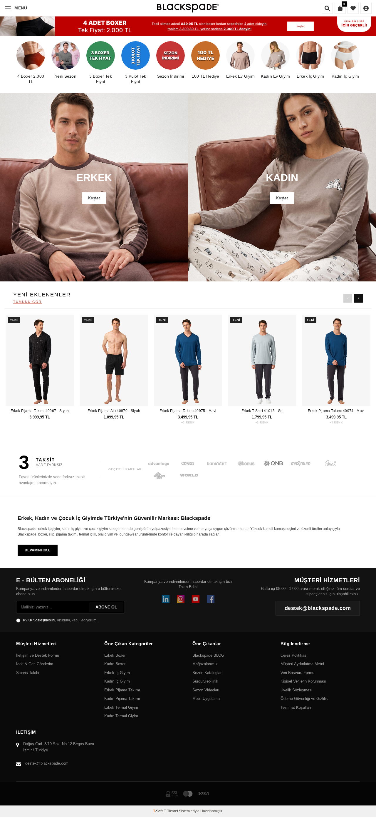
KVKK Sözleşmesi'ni (39, 620)
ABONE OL (106, 607)
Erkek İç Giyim (117, 672)
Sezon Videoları (205, 690)
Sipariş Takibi (27, 672)
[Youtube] (195, 599)
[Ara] (327, 8)
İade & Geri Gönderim (34, 664)
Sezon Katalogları (207, 672)
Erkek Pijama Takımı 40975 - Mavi (188, 411)
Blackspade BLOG (208, 655)
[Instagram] (180, 599)
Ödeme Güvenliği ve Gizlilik (304, 698)
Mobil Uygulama (206, 698)
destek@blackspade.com (46, 763)
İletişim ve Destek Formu (37, 655)
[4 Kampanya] (188, 26)
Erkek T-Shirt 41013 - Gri (262, 411)
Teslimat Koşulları (296, 707)
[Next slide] (358, 298)
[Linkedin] (165, 599)
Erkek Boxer (114, 655)
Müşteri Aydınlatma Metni (302, 664)
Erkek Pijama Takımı (122, 690)
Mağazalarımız (205, 664)
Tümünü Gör (27, 301)
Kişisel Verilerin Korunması (303, 681)
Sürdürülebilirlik (205, 681)
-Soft (158, 811)
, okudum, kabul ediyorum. (60, 620)
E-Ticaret (171, 811)
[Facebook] (210, 599)
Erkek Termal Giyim (121, 707)
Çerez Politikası (294, 655)
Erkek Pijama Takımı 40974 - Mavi (336, 411)
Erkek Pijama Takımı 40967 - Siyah (40, 411)
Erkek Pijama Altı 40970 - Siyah (114, 411)
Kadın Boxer (114, 664)
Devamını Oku (38, 550)
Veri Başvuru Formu (297, 672)
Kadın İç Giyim (117, 681)
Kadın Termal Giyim (121, 716)
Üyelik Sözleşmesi (296, 690)
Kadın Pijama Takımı (122, 698)
